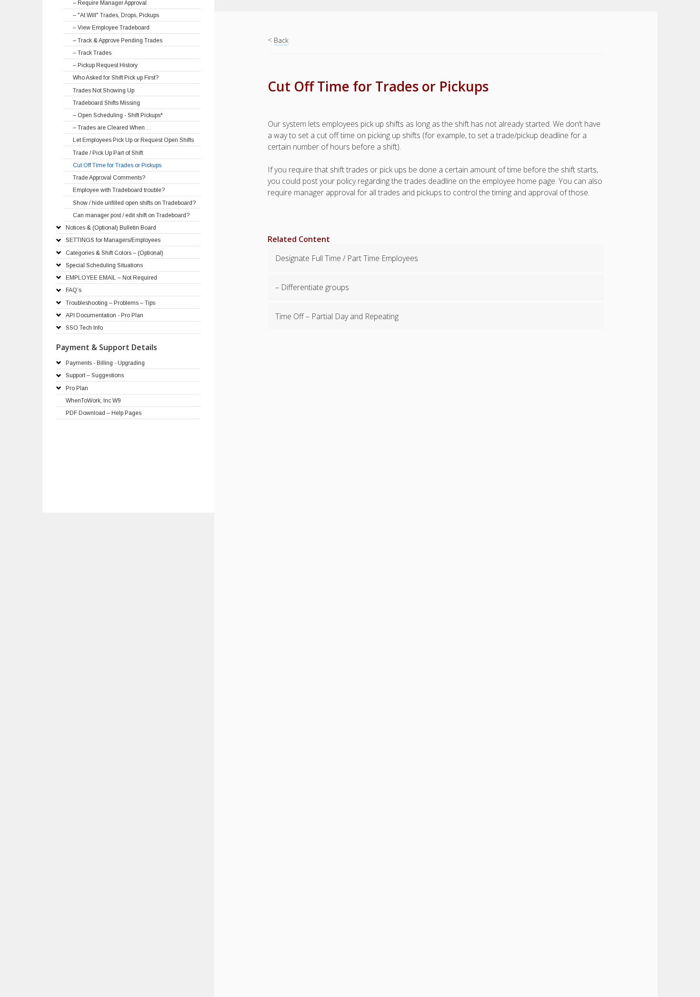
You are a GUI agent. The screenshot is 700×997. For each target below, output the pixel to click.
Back (281, 40)
